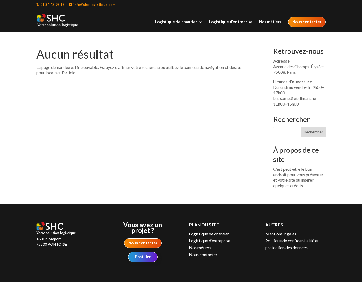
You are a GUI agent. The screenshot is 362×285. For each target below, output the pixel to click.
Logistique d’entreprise (231, 22)
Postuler (143, 256)
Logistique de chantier (176, 22)
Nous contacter (306, 21)
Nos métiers (270, 22)
